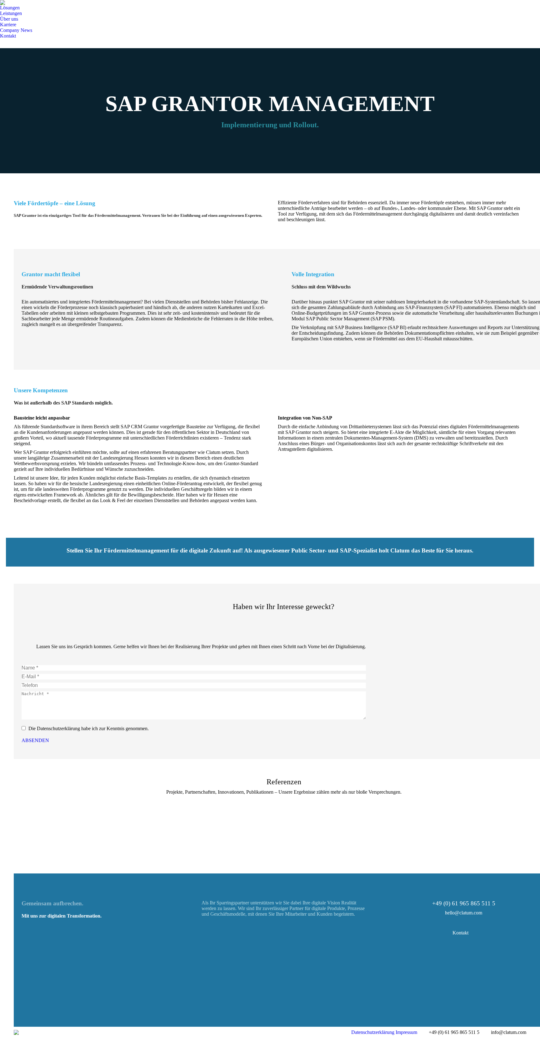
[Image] (176, 981)
